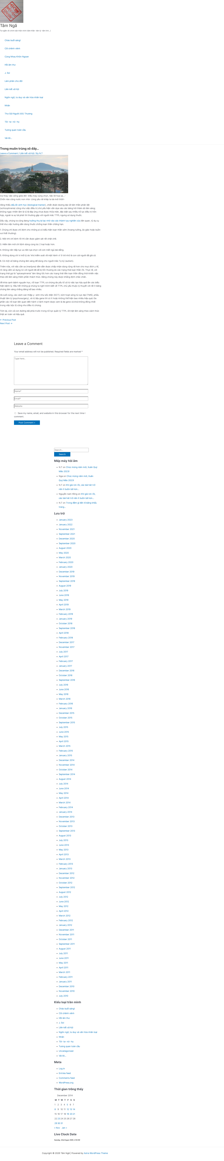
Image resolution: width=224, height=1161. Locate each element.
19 (68, 1114)
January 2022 (65, 524)
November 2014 (67, 765)
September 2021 (67, 534)
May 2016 (63, 694)
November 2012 (67, 878)
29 (55, 1123)
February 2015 (66, 751)
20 (71, 1114)
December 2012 (66, 873)
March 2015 (64, 746)
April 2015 (64, 741)
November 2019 (67, 576)
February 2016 (66, 703)
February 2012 (66, 920)
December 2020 (67, 538)
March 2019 (64, 609)
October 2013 (65, 826)
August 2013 (65, 835)
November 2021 (67, 529)
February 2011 (66, 977)
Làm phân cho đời (13, 81)
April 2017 (63, 656)
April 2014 (64, 798)
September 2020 (67, 543)
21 (74, 1114)
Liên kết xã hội (12, 89)
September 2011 (67, 944)
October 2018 (65, 623)
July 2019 (63, 590)
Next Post (6, 323)
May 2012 (63, 906)
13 (71, 1109)
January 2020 (65, 567)
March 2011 (64, 972)
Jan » (64, 1128)
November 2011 (66, 934)
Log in (62, 1068)
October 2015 (65, 717)
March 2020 (65, 557)
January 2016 (65, 708)
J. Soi (7, 73)
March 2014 (65, 802)
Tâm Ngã (8, 25)
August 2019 (65, 586)
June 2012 (64, 901)
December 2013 (66, 817)
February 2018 (66, 637)
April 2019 (64, 604)
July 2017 (63, 651)
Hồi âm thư (10, 65)
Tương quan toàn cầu (15, 130)
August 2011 (65, 948)
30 (59, 1123)
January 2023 (65, 520)
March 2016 (64, 699)
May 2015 (63, 736)
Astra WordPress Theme (96, 1153)
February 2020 (66, 562)
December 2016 (66, 670)
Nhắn (7, 105)
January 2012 (65, 925)
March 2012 (64, 915)
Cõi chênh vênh (12, 48)
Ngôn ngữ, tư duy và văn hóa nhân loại (24, 97)
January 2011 (65, 981)
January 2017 (65, 666)
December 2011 (66, 930)
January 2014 (65, 812)
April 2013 (64, 854)
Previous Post (8, 320)
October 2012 (65, 882)
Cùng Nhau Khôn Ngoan (17, 56)
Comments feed (67, 1078)
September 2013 (67, 831)
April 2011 (63, 967)
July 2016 (63, 685)
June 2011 (64, 958)
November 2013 (67, 821)
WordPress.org (66, 1082)
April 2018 (64, 633)
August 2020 (65, 548)
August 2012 (65, 892)
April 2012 (64, 911)
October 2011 (65, 939)
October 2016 (65, 675)
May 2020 (64, 553)
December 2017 (66, 642)
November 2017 (66, 647)
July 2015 (63, 727)
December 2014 (66, 760)
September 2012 (67, 887)
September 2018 (67, 628)
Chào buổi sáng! (13, 40)
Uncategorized (66, 1051)
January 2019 (65, 619)
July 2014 (63, 783)
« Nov (57, 1128)
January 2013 (65, 868)
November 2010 (67, 991)
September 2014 (67, 774)
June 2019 (64, 595)
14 (74, 1109)
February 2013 (66, 864)
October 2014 (65, 769)
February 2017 (66, 661)
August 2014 (65, 779)
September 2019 (67, 581)
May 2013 (63, 849)
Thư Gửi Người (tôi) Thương (18, 113)
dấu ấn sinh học (19, 205)
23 (59, 1118)
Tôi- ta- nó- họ (12, 122)
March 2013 (64, 859)
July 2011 (63, 953)
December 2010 (66, 986)
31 (62, 1123)
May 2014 (63, 793)
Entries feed (65, 1073)
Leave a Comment (9, 153)
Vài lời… (8, 138)
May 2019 (63, 600)
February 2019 (66, 614)
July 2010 (63, 996)
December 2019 (66, 571)
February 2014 (66, 807)
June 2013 (64, 845)
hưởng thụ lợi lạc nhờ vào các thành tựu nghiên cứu (54, 220)
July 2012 (63, 897)
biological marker (36, 205)
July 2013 (63, 840)
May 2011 (63, 963)
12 (68, 1109)
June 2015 (64, 732)
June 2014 (64, 788)
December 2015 (66, 713)
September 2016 (67, 680)
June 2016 (64, 689)
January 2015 (65, 755)
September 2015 (67, 722)
